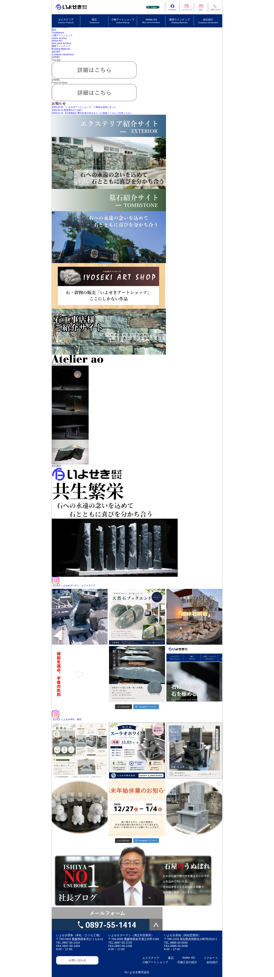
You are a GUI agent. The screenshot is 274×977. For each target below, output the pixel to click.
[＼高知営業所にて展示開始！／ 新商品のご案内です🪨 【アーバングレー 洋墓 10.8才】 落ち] (194, 750)
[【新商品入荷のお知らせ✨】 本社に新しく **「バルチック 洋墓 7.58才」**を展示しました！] (80, 750)
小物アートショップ (155, 962)
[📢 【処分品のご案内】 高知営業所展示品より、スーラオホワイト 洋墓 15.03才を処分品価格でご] (137, 750)
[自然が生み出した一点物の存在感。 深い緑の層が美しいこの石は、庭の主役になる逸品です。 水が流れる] (80, 617)
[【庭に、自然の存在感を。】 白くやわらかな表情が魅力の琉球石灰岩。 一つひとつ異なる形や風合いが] (194, 617)
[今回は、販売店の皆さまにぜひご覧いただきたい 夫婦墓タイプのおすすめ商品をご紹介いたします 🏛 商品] (194, 808)
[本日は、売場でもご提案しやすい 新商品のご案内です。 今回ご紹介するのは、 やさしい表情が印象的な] (80, 808)
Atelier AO (188, 957)
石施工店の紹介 (187, 962)
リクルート (211, 957)
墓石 (171, 957)
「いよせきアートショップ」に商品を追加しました (84, 107)
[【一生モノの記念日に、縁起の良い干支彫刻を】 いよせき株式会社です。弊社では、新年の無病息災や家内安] (80, 674)
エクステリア (150, 957)
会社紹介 (212, 962)
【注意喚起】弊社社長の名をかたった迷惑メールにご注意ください (92, 113)
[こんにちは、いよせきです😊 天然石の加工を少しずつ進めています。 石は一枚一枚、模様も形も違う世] (137, 674)
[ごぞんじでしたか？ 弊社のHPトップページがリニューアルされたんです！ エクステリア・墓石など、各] (194, 674)
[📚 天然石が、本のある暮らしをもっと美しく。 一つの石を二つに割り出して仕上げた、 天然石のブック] (137, 617)
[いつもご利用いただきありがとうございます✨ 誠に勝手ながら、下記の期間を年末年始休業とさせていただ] (137, 808)
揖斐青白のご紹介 (67, 110)
